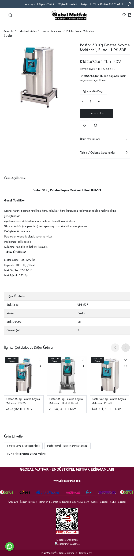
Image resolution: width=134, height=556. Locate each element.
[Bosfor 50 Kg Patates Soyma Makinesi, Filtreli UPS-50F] (39, 77)
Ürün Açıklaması (15, 178)
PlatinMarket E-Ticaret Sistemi (58, 553)
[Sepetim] (130, 15)
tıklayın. (103, 80)
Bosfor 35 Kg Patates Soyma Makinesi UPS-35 (23, 401)
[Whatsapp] (9, 546)
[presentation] (115, 347)
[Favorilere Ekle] (84, 125)
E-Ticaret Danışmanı (67, 540)
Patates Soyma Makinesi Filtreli (23, 446)
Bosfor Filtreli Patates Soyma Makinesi (67, 446)
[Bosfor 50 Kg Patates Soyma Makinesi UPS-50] (109, 375)
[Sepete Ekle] (96, 113)
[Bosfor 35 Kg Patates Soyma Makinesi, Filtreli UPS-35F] (67, 375)
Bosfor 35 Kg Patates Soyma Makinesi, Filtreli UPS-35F (66, 401)
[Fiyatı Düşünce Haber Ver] (95, 125)
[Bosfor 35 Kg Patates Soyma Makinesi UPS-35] (24, 375)
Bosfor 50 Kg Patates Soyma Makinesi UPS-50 (109, 401)
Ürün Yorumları (90, 139)
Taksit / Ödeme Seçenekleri (98, 152)
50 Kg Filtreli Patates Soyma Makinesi (27, 454)
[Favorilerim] (124, 15)
